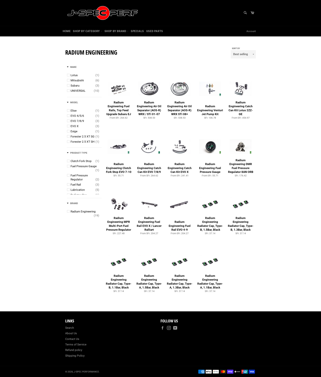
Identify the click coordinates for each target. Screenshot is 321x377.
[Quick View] (130, 94)
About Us (71, 333)
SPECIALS (137, 31)
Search (69, 327)
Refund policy (73, 350)
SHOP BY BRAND (115, 31)
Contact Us (72, 339)
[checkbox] (85, 75)
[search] (245, 13)
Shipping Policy (75, 355)
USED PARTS (154, 31)
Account (251, 31)
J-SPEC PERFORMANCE (86, 371)
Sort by (236, 48)
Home (67, 31)
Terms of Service (75, 344)
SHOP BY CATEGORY (86, 31)
